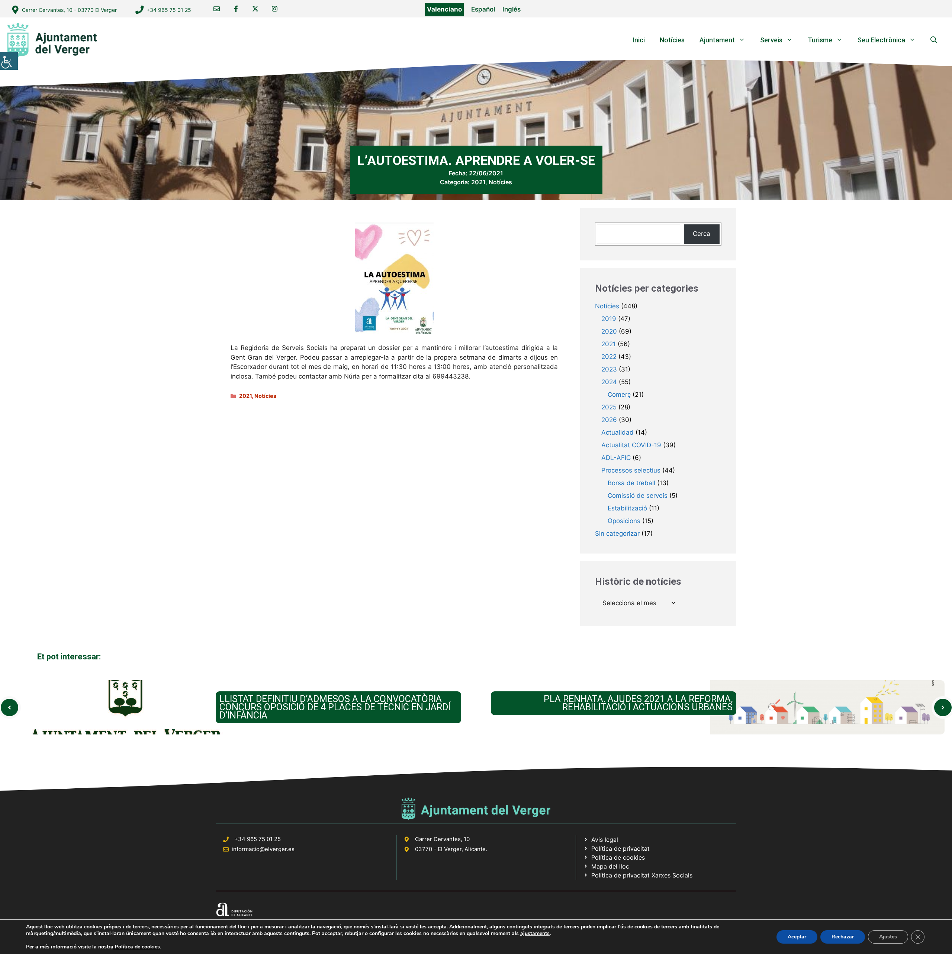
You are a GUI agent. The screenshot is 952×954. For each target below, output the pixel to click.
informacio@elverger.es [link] (263, 849)
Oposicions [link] (624, 521)
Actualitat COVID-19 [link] (631, 445)
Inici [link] (639, 40)
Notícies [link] (672, 40)
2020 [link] (609, 331)
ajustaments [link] (535, 933)
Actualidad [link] (617, 432)
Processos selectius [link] (630, 470)
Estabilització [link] (627, 508)
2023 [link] (609, 369)
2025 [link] (609, 407)
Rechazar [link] (843, 936)
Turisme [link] (820, 40)
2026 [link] (609, 420)
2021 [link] (478, 182)
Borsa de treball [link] (631, 483)
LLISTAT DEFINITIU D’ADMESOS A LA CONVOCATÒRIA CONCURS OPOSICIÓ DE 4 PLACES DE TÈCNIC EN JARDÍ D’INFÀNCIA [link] (334, 707)
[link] (9, 61)
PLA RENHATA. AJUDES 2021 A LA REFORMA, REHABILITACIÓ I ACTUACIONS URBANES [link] (638, 703)
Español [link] (483, 9)
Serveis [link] (771, 40)
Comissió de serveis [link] (638, 495)
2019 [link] (608, 318)
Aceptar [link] (797, 936)
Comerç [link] (619, 394)
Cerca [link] (701, 233)
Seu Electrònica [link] (881, 40)
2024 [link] (609, 382)
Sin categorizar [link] (617, 533)
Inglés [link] (511, 9)
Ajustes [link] (888, 936)
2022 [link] (609, 356)
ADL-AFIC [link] (616, 457)
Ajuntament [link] (717, 40)
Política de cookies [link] (136, 946)
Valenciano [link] (444, 9)
